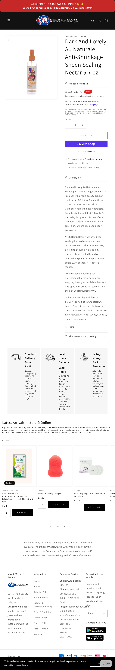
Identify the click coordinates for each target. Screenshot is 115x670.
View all (6, 440)
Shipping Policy (41, 592)
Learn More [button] (21, 665)
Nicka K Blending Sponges (49, 493)
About (37, 581)
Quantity (68, 119)
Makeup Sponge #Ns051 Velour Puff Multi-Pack (89, 495)
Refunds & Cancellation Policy (43, 605)
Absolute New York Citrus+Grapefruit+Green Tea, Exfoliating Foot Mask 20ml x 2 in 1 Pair (17, 497)
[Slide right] (64, 526)
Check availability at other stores (84, 167)
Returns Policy (41, 597)
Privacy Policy (40, 617)
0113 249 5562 (71, 598)
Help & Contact (41, 628)
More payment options (86, 151)
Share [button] (71, 326)
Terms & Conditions (43, 612)
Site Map (38, 634)
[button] (9, 20)
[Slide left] (50, 526)
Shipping (80, 96)
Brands (37, 586)
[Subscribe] (104, 613)
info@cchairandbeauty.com (75, 606)
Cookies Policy (41, 623)
